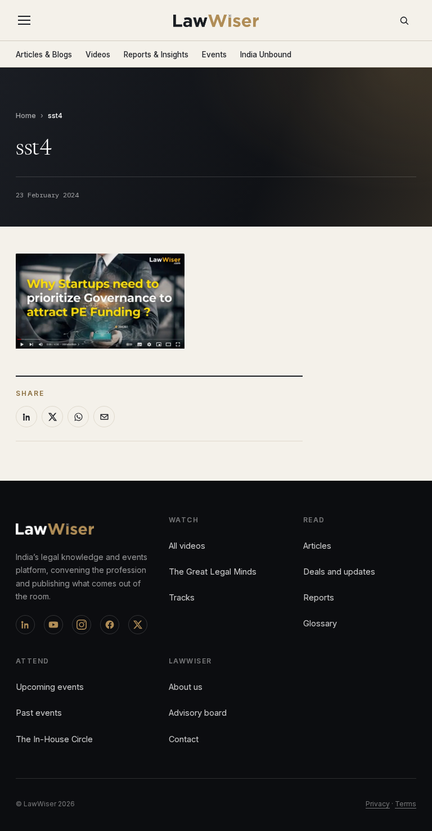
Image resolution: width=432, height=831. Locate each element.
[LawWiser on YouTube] (53, 624)
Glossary (320, 623)
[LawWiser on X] (137, 624)
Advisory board (198, 712)
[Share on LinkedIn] (26, 416)
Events (214, 54)
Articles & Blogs (44, 54)
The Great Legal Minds (212, 571)
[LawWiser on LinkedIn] (25, 624)
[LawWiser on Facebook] (109, 624)
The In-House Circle (54, 739)
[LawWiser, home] (216, 20)
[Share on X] (52, 416)
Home (26, 115)
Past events (39, 712)
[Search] (404, 20)
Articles (317, 545)
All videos (187, 545)
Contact (184, 739)
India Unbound (265, 54)
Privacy (378, 804)
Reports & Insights (156, 54)
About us (185, 687)
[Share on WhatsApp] (78, 416)
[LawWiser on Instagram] (81, 624)
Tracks (182, 597)
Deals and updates (339, 571)
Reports (318, 597)
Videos (98, 54)
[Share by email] (104, 416)
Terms (405, 804)
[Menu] (26, 20)
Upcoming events (50, 687)
